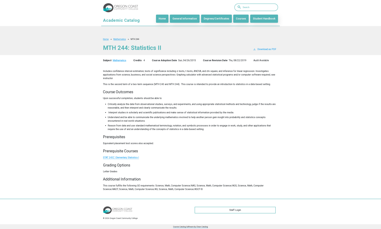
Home (162, 18)
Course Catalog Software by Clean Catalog (190, 227)
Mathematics (119, 39)
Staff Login (235, 210)
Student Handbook (264, 18)
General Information (184, 18)
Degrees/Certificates (216, 18)
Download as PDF (266, 49)
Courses (241, 18)
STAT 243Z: (121, 157)
